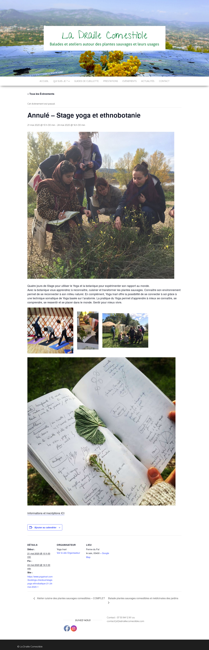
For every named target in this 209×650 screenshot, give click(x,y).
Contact (164, 81)
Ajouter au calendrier (45, 527)
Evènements (130, 81)
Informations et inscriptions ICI (45, 513)
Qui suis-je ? (60, 81)
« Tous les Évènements (40, 94)
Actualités (147, 81)
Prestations (110, 81)
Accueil (44, 81)
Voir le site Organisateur (68, 552)
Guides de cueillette (86, 81)
